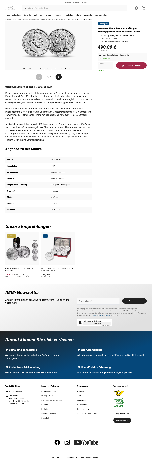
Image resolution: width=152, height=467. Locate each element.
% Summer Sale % (101, 15)
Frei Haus (84, 2)
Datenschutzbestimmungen (100, 315)
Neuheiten (76, 2)
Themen (49, 15)
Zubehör (78, 15)
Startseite (8, 19)
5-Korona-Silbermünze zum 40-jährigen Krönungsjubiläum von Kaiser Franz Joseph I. (67, 19)
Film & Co (58, 15)
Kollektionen (16, 15)
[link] (10, 8)
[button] (25, 8)
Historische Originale (26, 19)
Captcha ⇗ (106, 325)
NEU (8, 15)
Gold (35, 15)
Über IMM (68, 2)
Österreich (27, 15)
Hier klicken (97, 323)
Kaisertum (37, 19)
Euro (41, 15)
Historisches (68, 15)
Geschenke (88, 15)
